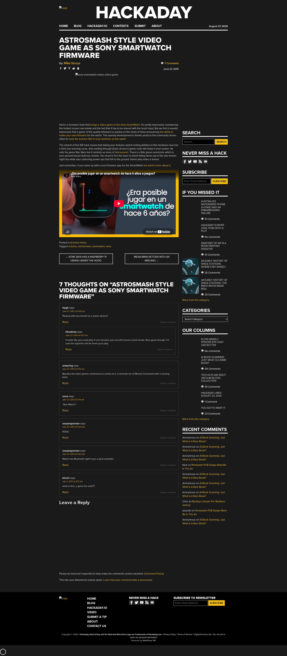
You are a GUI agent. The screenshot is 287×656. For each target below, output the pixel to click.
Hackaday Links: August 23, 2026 (211, 394)
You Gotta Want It (213, 407)
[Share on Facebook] (60, 68)
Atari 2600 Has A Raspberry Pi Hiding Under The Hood (86, 258)
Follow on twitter (190, 161)
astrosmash (84, 246)
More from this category (195, 300)
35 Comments (212, 386)
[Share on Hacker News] (69, 68)
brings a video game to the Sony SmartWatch (115, 124)
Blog (77, 26)
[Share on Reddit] (73, 68)
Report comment (168, 322)
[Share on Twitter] (65, 68)
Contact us (205, 161)
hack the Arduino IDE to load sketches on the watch (97, 139)
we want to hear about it (157, 165)
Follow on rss (200, 161)
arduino (72, 246)
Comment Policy (154, 573)
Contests (121, 26)
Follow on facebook (184, 161)
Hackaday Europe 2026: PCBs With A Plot (212, 228)
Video (92, 612)
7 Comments (171, 63)
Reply (65, 322)
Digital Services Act (203, 634)
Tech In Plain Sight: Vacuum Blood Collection (213, 377)
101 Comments (212, 368)
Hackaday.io (97, 26)
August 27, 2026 (218, 26)
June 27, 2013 (171, 69)
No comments (212, 237)
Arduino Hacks (78, 242)
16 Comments (212, 219)
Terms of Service (184, 634)
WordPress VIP (149, 640)
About (157, 26)
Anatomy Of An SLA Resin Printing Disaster (213, 245)
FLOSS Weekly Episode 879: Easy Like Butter (212, 342)
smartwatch (98, 246)
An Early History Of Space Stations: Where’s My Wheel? (214, 263)
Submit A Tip (97, 617)
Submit (140, 26)
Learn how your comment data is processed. (128, 580)
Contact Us (96, 626)
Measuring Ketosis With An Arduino (152, 258)
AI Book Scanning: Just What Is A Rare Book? (213, 360)
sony (108, 246)
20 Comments (212, 294)
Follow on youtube (195, 161)
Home (63, 26)
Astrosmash (121, 152)
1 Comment (210, 401)
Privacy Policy (169, 634)
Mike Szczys (72, 63)
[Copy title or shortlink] (78, 68)
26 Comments (212, 272)
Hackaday (144, 12)
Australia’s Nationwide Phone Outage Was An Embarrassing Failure (213, 207)
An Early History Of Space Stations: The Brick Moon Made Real (214, 284)
